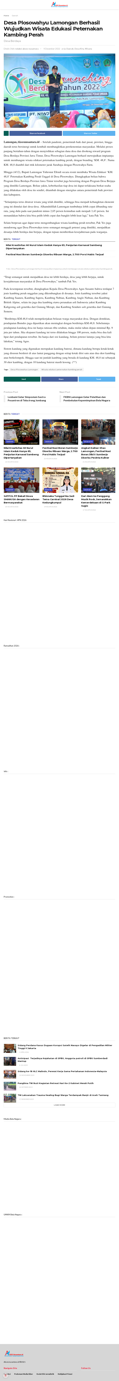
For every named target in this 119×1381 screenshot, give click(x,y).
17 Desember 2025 (26, 1099)
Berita (48, 490)
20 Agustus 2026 (11, 507)
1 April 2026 (24, 1052)
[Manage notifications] (5, 1375)
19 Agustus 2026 (50, 507)
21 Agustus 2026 (89, 462)
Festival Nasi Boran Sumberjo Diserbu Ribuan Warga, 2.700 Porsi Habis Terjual (55, 254)
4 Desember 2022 (52, 48)
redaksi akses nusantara (26, 48)
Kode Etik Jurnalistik (45, 1374)
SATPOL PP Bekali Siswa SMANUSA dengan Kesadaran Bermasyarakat (21, 499)
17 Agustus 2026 (89, 510)
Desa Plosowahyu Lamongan (24, 369)
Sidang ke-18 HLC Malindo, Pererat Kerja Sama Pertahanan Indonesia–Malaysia (62, 1071)
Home (6, 15)
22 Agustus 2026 (11, 462)
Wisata (88, 48)
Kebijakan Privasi (65, 1374)
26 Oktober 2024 (26, 1087)
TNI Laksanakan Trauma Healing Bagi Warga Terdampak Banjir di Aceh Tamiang (63, 1095)
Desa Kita (79, 48)
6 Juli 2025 (23, 1065)
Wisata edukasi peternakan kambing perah (62, 369)
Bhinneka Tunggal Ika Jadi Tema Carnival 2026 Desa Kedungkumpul (58, 499)
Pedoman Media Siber (23, 1374)
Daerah (15, 15)
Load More (59, 1105)
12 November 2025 (26, 1075)
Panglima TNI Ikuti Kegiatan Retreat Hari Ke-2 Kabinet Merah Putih (56, 1083)
